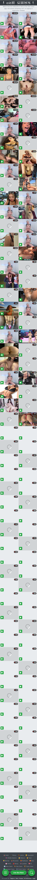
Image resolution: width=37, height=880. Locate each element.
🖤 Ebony (13, 855)
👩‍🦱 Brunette (14, 861)
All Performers (27, 878)
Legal (33, 878)
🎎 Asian (6, 855)
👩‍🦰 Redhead (24, 861)
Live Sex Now (18, 873)
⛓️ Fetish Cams (21, 869)
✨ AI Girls (30, 869)
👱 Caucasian (29, 855)
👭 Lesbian (23, 863)
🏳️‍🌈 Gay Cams (18, 866)
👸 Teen (29, 858)
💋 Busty (15, 863)
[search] (31, 872)
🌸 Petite (8, 863)
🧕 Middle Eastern (11, 858)
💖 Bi (30, 863)
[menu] (5, 872)
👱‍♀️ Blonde (6, 861)
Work (17, 878)
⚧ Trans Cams (28, 866)
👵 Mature (21, 858)
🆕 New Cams (8, 866)
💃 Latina (21, 855)
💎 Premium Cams (8, 869)
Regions (12, 878)
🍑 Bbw (31, 861)
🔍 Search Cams (29, 875)
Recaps (21, 878)
